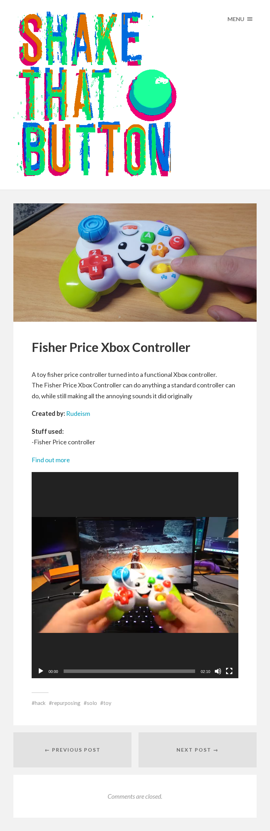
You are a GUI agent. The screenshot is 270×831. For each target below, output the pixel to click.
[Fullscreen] (229, 671)
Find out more (51, 460)
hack (40, 703)
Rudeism (78, 413)
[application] (135, 575)
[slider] (129, 671)
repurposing (66, 703)
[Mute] (217, 671)
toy (107, 703)
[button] (135, 575)
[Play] (40, 671)
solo (92, 703)
